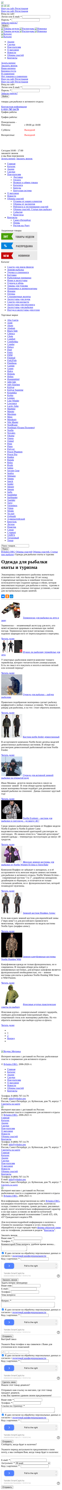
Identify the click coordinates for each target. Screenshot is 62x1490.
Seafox (10, 473)
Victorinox (12, 505)
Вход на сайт (8, 8)
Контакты (12, 58)
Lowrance (12, 403)
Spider (10, 484)
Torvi (9, 503)
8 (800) (10, 109)
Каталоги (18, 185)
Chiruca (11, 333)
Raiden (10, 457)
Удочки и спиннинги (18, 272)
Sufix (9, 492)
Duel (9, 349)
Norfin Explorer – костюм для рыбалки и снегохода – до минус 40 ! (26, 819)
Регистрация (21, 8)
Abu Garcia (12, 320)
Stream (10, 489)
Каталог (11, 166)
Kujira (10, 395)
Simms (10, 478)
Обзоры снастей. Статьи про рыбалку (32, 209)
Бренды (17, 188)
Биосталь (12, 521)
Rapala (10, 460)
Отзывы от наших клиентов (27, 201)
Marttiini (11, 409)
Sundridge (12, 494)
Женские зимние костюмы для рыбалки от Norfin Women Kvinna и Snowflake (27, 863)
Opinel (10, 441)
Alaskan (11, 328)
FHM (9, 355)
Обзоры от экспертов (24, 204)
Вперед (11, 1038)
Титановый (13, 537)
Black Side (12, 331)
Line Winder (13, 400)
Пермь (16, 223)
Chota (10, 336)
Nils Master (12, 422)
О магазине (13, 50)
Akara (10, 325)
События (17, 212)
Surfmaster (12, 497)
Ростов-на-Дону (21, 225)
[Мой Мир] (11, 596)
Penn (9, 443)
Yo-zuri (10, 513)
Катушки (12, 275)
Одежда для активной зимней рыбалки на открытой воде (27, 776)
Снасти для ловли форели (20, 267)
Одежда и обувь (15, 283)
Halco (10, 371)
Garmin (10, 366)
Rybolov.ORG (8, 552)
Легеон (11, 524)
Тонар (10, 540)
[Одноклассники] (7, 596)
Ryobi (10, 465)
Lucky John (13, 406)
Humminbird (13, 379)
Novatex (11, 433)
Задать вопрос (8, 63)
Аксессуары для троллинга (21, 304)
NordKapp (12, 425)
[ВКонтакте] (3, 596)
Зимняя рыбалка (15, 269)
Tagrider (11, 500)
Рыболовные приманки (19, 277)
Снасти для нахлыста (18, 302)
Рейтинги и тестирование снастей (30, 206)
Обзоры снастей (15, 55)
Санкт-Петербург (22, 220)
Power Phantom (14, 451)
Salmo (10, 468)
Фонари (11, 291)
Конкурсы (18, 214)
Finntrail (11, 357)
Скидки (11, 44)
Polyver (11, 449)
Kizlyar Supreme (15, 390)
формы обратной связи (49, 1227)
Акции (10, 41)
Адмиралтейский (16, 519)
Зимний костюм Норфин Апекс (39, 913)
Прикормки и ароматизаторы (22, 288)
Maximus (11, 414)
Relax (10, 462)
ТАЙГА (11, 535)
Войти (5, 26)
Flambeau (12, 363)
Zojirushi (11, 516)
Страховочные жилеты (19, 296)
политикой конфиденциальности (29, 1256)
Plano (10, 446)
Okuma (10, 435)
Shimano (11, 476)
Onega (10, 438)
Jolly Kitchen (13, 384)
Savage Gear (13, 470)
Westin (10, 511)
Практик (11, 527)
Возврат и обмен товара (25, 182)
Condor (10, 344)
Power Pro (12, 454)
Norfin (10, 430)
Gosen (10, 368)
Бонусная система (22, 190)
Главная (11, 163)
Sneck (10, 481)
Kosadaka (12, 392)
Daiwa (10, 347)
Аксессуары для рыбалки (20, 307)
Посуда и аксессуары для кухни (23, 310)
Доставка (18, 177)
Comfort (11, 339)
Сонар (10, 529)
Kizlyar (10, 387)
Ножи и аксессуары (17, 280)
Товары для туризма (17, 286)
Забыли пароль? (9, 22)
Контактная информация (14, 106)
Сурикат (11, 532)
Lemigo (11, 398)
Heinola (11, 374)
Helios (10, 376)
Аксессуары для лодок (18, 299)
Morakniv (12, 419)
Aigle (9, 323)
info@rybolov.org (17, 1098)
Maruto (10, 411)
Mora (9, 417)
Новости (11, 52)
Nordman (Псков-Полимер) (21, 427)
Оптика (11, 294)
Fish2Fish (12, 360)
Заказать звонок (9, 65)
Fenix (10, 352)
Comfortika (12, 341)
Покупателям (14, 47)
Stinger (10, 486)
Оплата (17, 180)
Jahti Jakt (11, 382)
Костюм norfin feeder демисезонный (41, 737)
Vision (10, 508)
